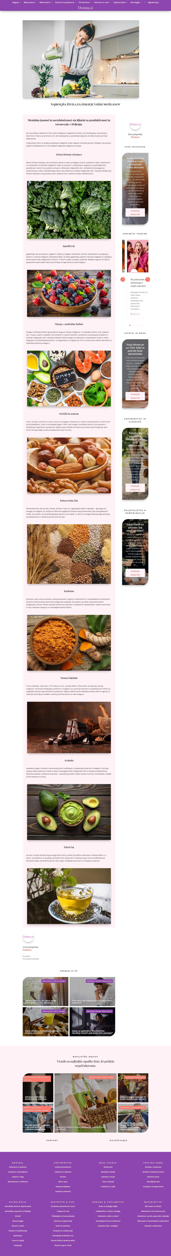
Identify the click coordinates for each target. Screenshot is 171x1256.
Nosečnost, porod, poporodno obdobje (153, 1216)
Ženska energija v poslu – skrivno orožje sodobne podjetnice (37, 1127)
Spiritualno (17, 1235)
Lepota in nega (18, 1177)
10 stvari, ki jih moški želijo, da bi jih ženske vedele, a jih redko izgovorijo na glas (131, 1126)
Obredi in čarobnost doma (153, 1172)
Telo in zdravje (59, 981)
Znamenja (18, 1245)
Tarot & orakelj (18, 1240)
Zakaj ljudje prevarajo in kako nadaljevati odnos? (133, 1098)
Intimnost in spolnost (18, 1167)
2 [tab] (130, 325)
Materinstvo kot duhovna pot (153, 1211)
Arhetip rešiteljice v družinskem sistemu (36, 1098)
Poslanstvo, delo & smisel (108, 1216)
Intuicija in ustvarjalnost (18, 1172)
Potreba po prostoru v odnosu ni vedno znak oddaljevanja (135, 439)
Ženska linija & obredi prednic (63, 1240)
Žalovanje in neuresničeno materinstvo (153, 1221)
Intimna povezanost (63, 1167)
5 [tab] (140, 325)
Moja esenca (29, 2)
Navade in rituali (108, 1177)
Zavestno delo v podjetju (108, 1226)
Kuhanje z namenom (153, 1167)
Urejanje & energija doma (153, 1186)
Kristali (18, 1216)
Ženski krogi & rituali (63, 1245)
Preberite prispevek (135, 212)
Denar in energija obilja (108, 1206)
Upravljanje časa (153, 1182)
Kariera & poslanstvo (108, 1202)
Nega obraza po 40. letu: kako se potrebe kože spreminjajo (135, 349)
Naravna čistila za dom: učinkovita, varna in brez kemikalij (81, 1128)
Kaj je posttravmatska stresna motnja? (135, 282)
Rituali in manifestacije (18, 1231)
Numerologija (17, 1221)
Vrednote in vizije (108, 1186)
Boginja (15, 2)
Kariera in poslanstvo (64, 2)
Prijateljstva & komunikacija (63, 1216)
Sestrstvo (27, 1080)
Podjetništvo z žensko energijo (36, 1110)
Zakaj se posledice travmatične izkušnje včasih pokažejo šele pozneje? (92, 1031)
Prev (122, 279)
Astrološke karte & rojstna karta (18, 1206)
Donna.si (27, 949)
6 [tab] (143, 325)
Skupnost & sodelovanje (63, 1231)
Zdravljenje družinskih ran (62, 1235)
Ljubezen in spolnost (63, 1172)
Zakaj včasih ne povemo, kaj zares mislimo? (135, 527)
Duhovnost (108, 1167)
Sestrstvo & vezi (63, 1202)
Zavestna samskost (63, 1191)
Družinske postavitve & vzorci (35, 1077)
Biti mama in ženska (153, 1206)
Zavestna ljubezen (138, 1107)
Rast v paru (140, 1077)
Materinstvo (45, 2)
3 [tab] (133, 325)
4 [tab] (136, 325)
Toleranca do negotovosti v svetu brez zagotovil (92, 1001)
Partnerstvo (84, 2)
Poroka (63, 1177)
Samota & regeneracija (63, 1221)
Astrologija (135, 2)
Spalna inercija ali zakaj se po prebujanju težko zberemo (40, 1001)
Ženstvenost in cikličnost (18, 1182)
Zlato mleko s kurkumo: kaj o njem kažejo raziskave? (43, 1031)
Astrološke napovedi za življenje (18, 1211)
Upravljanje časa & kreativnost (108, 1221)
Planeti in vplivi (18, 1226)
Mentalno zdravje (94, 981)
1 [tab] (126, 325)
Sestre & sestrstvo (63, 1226)
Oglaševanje (153, 2)
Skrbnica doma (95, 1077)
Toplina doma (119, 2)
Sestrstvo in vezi (101, 2)
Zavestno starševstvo (153, 1226)
